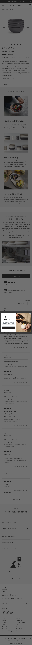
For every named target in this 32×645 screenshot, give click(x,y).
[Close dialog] (30, 313)
